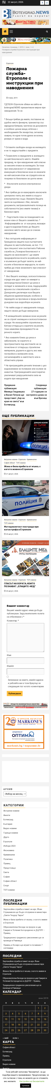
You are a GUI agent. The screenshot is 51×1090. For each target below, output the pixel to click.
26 (19, 1030)
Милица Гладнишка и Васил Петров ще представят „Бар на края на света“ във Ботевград (14, 395)
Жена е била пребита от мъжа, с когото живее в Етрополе (22, 468)
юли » (16, 1038)
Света (6, 872)
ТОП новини (21, 463)
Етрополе (9, 63)
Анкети (6, 815)
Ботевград (8, 819)
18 (12, 1024)
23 (45, 1024)
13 (25, 1019)
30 (45, 1030)
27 (25, 1030)
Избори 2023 (9, 846)
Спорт (6, 885)
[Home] (5, 32)
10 (6, 1019)
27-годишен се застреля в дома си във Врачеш (36, 391)
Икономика (8, 850)
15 (38, 1019)
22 (38, 1024)
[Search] (47, 31)
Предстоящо (9, 868)
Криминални (32, 459)
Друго (6, 837)
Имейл (10, 666)
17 (6, 1024)
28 (32, 1030)
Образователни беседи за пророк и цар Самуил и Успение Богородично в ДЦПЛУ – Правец (24, 930)
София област (9, 463)
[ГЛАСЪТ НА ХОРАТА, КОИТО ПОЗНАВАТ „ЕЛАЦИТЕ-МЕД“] (25, 558)
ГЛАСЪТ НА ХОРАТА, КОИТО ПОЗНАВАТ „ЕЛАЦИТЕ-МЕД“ (20, 585)
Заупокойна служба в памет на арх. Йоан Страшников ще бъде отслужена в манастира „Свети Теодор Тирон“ (25, 912)
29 (38, 1030)
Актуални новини (10, 459)
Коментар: (13, 620)
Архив (8, 789)
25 (12, 1030)
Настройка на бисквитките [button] (31, 1081)
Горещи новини (10, 833)
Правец (6, 863)
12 (19, 1019)
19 (19, 1024)
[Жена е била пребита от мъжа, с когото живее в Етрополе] (25, 438)
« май (5, 1038)
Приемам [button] (25, 1086)
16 (45, 1019)
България (7, 824)
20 (25, 1024)
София (6, 877)
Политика (8, 859)
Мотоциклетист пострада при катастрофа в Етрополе (21, 528)
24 (6, 1030)
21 (32, 1024)
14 (32, 1019)
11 (12, 1019)
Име (9, 655)
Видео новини (10, 828)
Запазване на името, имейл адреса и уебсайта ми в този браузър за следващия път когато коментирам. (26, 683)
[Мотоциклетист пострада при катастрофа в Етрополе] (25, 498)
